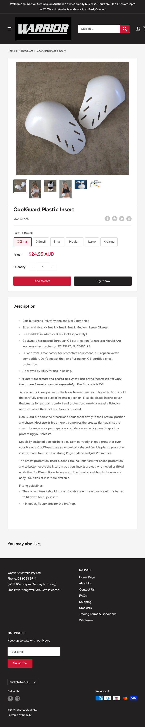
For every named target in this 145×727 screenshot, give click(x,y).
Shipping (85, 602)
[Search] (125, 29)
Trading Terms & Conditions (97, 614)
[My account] (138, 29)
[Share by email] (129, 218)
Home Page (87, 577)
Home (11, 50)
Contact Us (86, 589)
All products (26, 50)
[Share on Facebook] (107, 218)
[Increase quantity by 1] (53, 267)
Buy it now (103, 281)
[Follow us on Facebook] (10, 698)
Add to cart (42, 281)
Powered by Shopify (20, 715)
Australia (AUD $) (19, 681)
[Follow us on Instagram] (17, 698)
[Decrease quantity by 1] (33, 267)
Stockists (85, 608)
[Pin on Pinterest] (114, 218)
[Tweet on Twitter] (121, 218)
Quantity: (19, 267)
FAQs (83, 595)
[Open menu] (9, 28)
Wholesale (86, 620)
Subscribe (20, 663)
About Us (85, 583)
